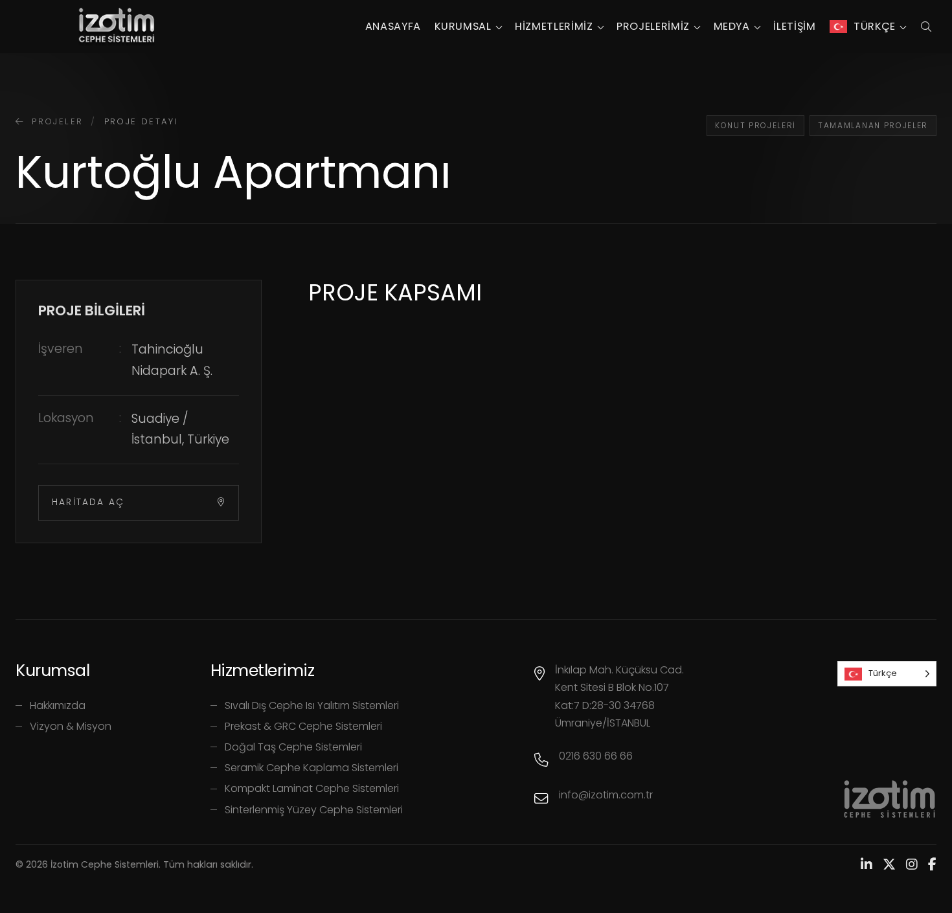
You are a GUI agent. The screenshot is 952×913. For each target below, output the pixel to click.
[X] (889, 864)
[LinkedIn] (866, 864)
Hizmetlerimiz (554, 26)
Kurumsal (463, 26)
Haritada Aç (88, 502)
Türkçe (875, 26)
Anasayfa (393, 26)
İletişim (794, 26)
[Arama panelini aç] (925, 26)
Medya (732, 26)
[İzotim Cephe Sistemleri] (116, 26)
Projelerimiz (653, 26)
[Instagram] (912, 864)
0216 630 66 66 (596, 756)
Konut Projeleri (755, 125)
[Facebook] (932, 864)
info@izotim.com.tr (606, 794)
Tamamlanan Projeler (873, 125)
